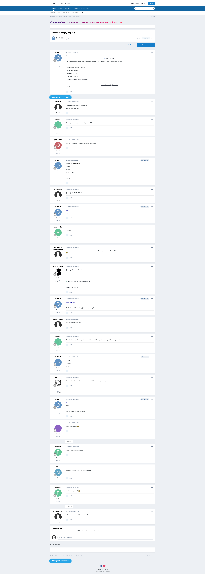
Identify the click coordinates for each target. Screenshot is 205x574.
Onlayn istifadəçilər (55, 12)
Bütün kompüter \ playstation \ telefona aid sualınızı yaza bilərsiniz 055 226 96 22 (87, 22)
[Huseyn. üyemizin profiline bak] (58, 125)
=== (58, 423)
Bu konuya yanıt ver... (66, 537)
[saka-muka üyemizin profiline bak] (58, 232)
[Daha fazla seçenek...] (152, 52)
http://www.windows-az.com (80, 79)
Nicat (58, 467)
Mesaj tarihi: (72, 101)
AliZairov (58, 377)
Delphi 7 (67, 39)
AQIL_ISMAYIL (58, 266)
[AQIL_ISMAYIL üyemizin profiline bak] (58, 272)
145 (59, 481)
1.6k (58, 436)
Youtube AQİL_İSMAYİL (72, 287)
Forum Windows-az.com (60, 3)
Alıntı (71, 91)
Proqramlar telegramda (61, 97)
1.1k (58, 391)
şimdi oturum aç (110, 530)
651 (59, 66)
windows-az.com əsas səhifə (81, 8)
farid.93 (58, 446)
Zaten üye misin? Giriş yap (138, 3)
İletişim (106, 569)
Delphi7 (62, 37)
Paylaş (138, 38)
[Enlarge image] (110, 58)
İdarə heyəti (75, 12)
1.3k (58, 280)
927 (58, 133)
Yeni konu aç (131, 45)
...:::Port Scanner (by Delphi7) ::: (109, 85)
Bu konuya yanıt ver (146, 45)
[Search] (153, 8)
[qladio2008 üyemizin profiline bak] (58, 145)
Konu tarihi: (72, 52)
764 (58, 241)
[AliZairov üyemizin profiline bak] (58, 383)
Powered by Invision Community (102, 571)
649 (58, 460)
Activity (60, 8)
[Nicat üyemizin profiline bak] (58, 472)
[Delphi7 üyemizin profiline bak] (53, 38)
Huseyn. (58, 119)
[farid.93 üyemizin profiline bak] (58, 452)
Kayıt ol (151, 3)
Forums (83, 12)
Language (99, 569)
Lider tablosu (66, 12)
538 (58, 153)
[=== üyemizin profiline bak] (58, 428)
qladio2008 (58, 140)
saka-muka (58, 227)
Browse (53, 8)
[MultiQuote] (67, 92)
